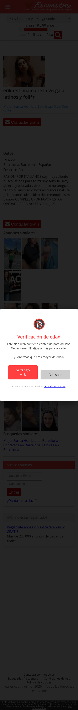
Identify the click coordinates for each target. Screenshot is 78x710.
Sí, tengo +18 (23, 372)
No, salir (55, 374)
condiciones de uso (55, 386)
